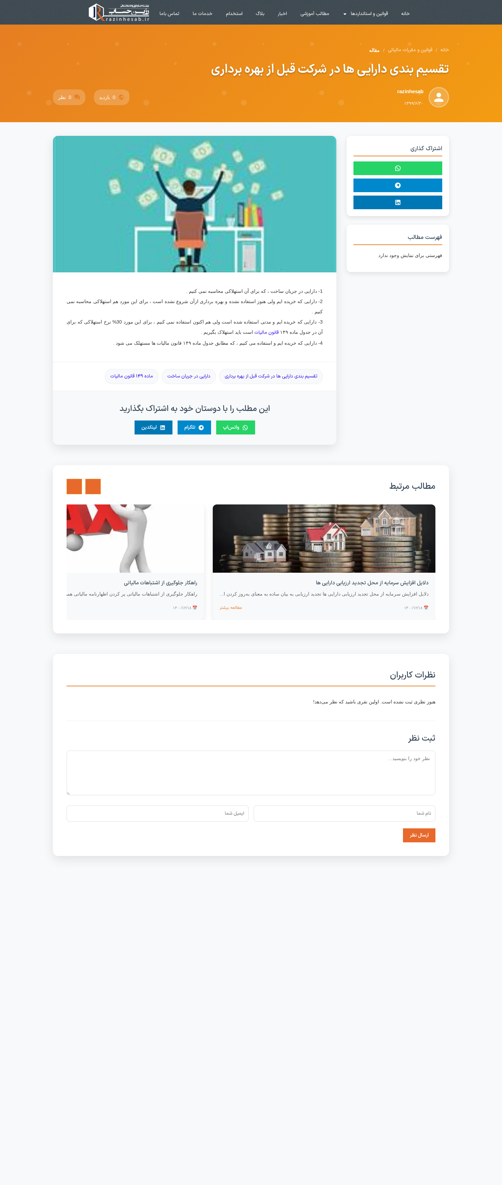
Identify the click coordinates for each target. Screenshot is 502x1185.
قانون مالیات (266, 332)
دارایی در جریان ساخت (188, 376)
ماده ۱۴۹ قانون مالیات (131, 376)
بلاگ (260, 13)
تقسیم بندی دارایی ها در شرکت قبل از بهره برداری (271, 376)
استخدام (234, 13)
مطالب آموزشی (315, 13)
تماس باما (169, 13)
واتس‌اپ (231, 427)
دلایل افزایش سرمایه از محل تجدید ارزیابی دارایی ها (372, 583)
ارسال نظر (419, 835)
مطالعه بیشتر (231, 608)
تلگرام (189, 427)
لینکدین (149, 427)
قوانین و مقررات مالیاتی (410, 50)
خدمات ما (202, 13)
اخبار (282, 13)
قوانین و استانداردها (369, 13)
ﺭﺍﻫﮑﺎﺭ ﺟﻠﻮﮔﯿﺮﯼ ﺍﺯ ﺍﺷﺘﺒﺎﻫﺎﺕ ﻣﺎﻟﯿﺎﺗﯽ (160, 583)
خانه (405, 13)
